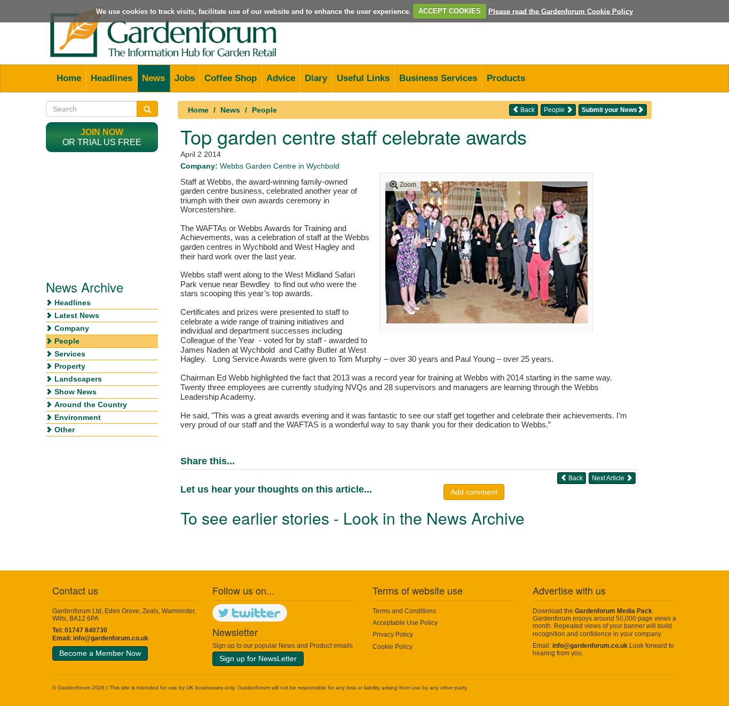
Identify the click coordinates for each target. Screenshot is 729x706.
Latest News (76, 315)
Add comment (473, 492)
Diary (316, 78)
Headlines (111, 78)
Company (71, 328)
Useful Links (363, 78)
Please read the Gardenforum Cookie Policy (560, 11)
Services (69, 354)
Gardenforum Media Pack (613, 611)
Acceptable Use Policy (405, 622)
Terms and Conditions (404, 611)
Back (527, 110)
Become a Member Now (100, 653)
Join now (102, 132)
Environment (77, 417)
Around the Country (90, 404)
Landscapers (78, 379)
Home (69, 78)
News (153, 78)
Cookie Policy (393, 647)
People (264, 110)
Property (69, 366)
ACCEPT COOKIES (449, 11)
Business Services (438, 78)
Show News (75, 391)
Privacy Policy (393, 634)
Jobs (185, 78)
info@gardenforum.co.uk (110, 638)
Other (64, 429)
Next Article (609, 478)
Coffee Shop (230, 78)
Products (506, 78)
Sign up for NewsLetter (258, 658)
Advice (280, 78)
